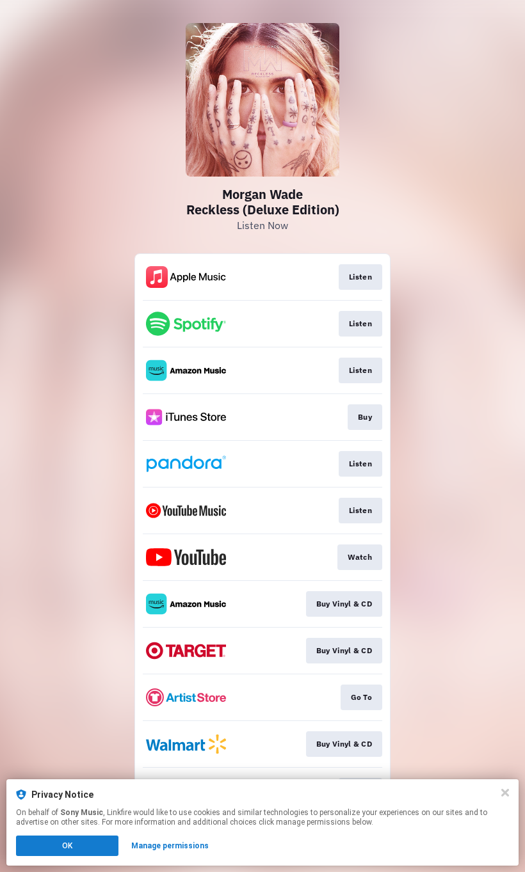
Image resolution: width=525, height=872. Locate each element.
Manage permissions (170, 845)
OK (67, 845)
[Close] (505, 792)
